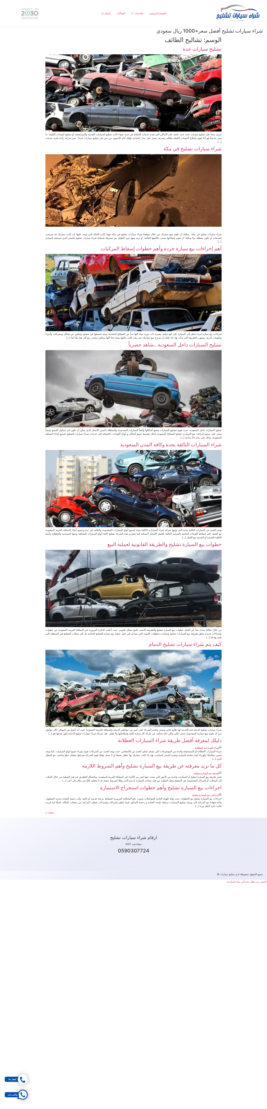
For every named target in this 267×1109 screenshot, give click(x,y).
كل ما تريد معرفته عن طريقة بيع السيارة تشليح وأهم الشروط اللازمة (152, 766)
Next (49, 812)
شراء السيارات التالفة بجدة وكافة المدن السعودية (171, 445)
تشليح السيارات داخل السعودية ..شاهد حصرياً (175, 345)
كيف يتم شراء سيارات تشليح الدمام (185, 644)
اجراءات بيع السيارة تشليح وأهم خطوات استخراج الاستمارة (161, 788)
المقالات (121, 13)
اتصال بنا (106, 13)
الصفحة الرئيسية (157, 13)
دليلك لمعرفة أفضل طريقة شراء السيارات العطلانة (170, 740)
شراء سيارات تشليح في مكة (192, 149)
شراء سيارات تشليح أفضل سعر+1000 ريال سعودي (210, 31)
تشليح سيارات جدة (202, 49)
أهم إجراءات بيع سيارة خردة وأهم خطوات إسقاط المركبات (161, 248)
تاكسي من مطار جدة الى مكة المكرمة (247, 881)
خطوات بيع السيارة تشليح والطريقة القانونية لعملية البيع (164, 544)
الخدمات (138, 13)
